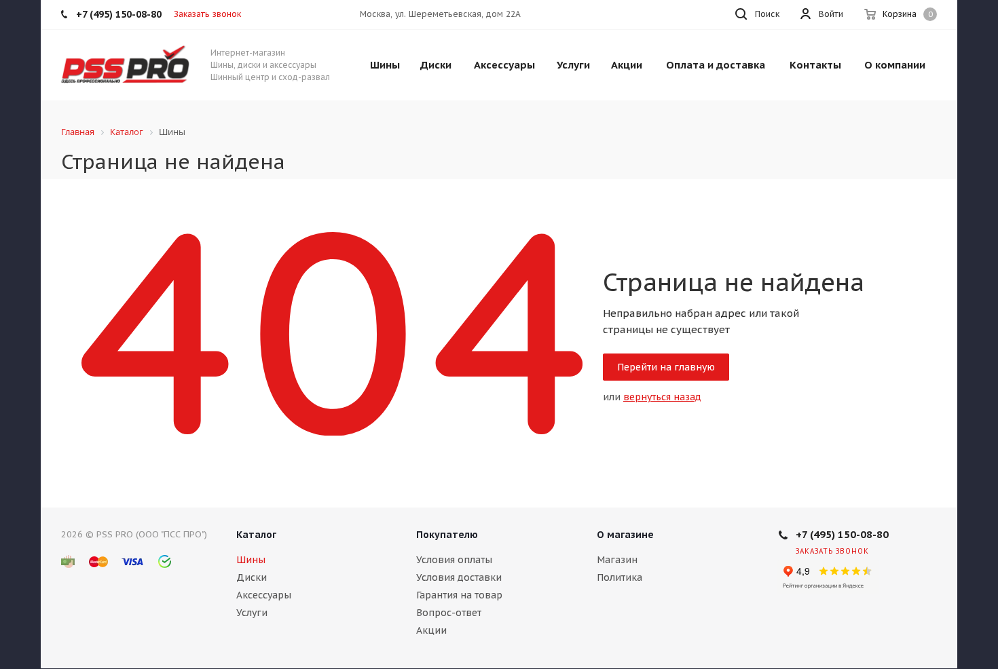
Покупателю (447, 535)
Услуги (251, 613)
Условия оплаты (454, 560)
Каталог (256, 535)
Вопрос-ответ (448, 613)
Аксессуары (263, 595)
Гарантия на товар (459, 595)
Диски (251, 577)
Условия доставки (459, 577)
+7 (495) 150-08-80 (842, 534)
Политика (619, 577)
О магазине (625, 535)
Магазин (617, 560)
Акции (431, 630)
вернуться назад (662, 397)
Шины (250, 560)
